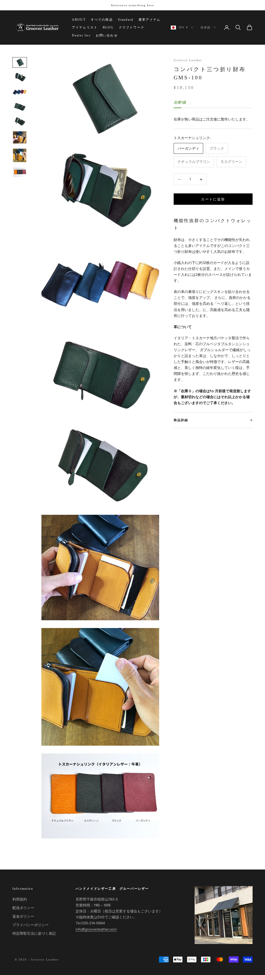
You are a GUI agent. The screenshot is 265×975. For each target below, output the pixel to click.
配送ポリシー (23, 907)
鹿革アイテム (149, 19)
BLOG (108, 27)
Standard (125, 19)
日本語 (206, 27)
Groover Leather (188, 60)
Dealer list (81, 35)
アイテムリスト (85, 27)
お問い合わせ (107, 35)
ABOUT (79, 19)
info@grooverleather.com (96, 929)
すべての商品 (102, 19)
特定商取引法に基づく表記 (34, 933)
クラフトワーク (131, 27)
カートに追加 (213, 199)
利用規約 (19, 899)
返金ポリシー (23, 916)
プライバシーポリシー (30, 925)
